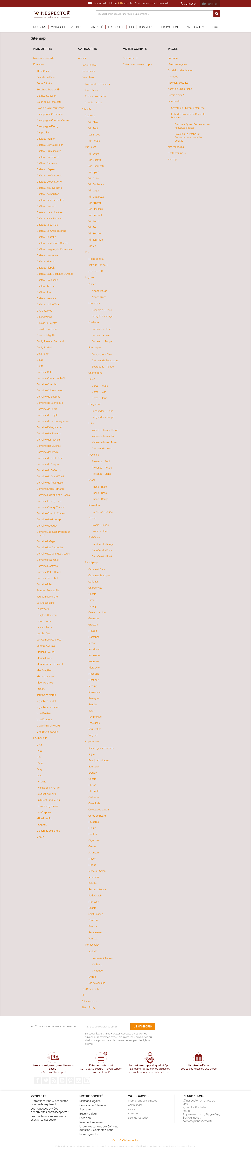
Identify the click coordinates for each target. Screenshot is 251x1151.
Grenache (93, 618)
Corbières (93, 797)
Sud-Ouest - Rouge (103, 544)
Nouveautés (88, 71)
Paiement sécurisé (178, 82)
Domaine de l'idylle (47, 415)
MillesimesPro (44, 818)
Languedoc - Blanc (102, 410)
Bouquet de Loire (46, 793)
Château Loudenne (47, 255)
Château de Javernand (49, 187)
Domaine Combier (47, 384)
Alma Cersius (44, 71)
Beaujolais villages (98, 760)
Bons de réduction (138, 1117)
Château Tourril (45, 292)
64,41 (39, 775)
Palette (92, 883)
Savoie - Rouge (100, 524)
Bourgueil (93, 766)
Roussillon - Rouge (102, 511)
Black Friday (88, 1007)
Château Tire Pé (46, 286)
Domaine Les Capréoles (50, 547)
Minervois (93, 877)
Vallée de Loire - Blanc (104, 436)
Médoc (92, 864)
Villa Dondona (44, 719)
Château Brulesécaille (49, 150)
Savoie (92, 518)
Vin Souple (94, 233)
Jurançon (93, 852)
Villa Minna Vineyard (48, 725)
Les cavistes (175, 101)
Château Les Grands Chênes (52, 243)
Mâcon (92, 858)
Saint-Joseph (95, 913)
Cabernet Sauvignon (99, 575)
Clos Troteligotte (46, 335)
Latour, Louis (44, 621)
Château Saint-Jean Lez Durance (55, 273)
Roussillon (94, 505)
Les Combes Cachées (49, 639)
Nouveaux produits (43, 58)
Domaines (38, 64)
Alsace (92, 284)
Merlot (92, 643)
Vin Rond (93, 221)
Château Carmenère (48, 157)
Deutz (40, 365)
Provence (93, 454)
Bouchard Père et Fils (49, 89)
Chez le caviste (93, 102)
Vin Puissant (95, 215)
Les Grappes (44, 812)
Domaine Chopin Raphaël (51, 378)
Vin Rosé (93, 128)
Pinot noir (93, 679)
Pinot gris (93, 673)
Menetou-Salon (97, 870)
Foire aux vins (89, 1001)
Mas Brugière (44, 670)
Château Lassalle (46, 236)
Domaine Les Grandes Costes (53, 553)
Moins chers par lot (95, 96)
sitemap (172, 159)
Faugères (93, 821)
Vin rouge (97, 970)
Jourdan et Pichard (47, 596)
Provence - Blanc (101, 473)
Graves (92, 846)
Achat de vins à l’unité (180, 88)
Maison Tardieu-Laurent (50, 664)
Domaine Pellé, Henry (49, 572)
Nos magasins (176, 146)
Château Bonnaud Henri (50, 144)
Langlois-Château (47, 615)
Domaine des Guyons (48, 439)
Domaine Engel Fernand (50, 488)
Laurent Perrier (45, 627)
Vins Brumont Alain (47, 731)
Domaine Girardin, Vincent (51, 513)
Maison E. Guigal (46, 651)
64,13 (39, 769)
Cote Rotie (94, 803)
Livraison (173, 58)
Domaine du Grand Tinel (50, 476)
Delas (40, 359)
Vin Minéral (94, 202)
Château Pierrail (45, 267)
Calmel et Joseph (46, 95)
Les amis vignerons (47, 806)
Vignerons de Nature (48, 830)
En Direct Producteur (48, 799)
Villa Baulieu (44, 713)
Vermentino (94, 729)
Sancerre (93, 920)
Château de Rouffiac (48, 193)
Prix (87, 251)
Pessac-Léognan (97, 889)
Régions (89, 277)
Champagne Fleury (47, 126)
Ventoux (92, 938)
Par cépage (91, 562)
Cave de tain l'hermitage (50, 107)
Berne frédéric (45, 83)
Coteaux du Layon (98, 809)
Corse (91, 378)
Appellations (92, 741)
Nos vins (86, 108)
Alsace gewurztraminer (101, 748)
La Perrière (43, 608)
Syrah (91, 710)
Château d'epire (45, 169)
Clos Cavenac (44, 316)
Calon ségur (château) (49, 101)
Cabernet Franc (97, 569)
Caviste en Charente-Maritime (188, 107)
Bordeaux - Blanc (101, 329)
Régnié (92, 907)
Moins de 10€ (96, 258)
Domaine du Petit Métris (50, 482)
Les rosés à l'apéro (102, 958)
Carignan (93, 581)
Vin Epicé (93, 172)
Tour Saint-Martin (46, 694)
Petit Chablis (95, 895)
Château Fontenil (46, 206)
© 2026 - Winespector (125, 1140)
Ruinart (41, 688)
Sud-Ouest (94, 537)
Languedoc (94, 404)
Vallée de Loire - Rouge (105, 430)
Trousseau (94, 722)
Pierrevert (93, 901)
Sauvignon (94, 698)
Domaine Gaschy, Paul (49, 501)
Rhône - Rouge (100, 499)
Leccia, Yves (43, 633)
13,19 (39, 744)
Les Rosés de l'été (92, 989)
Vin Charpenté (96, 165)
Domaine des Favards (49, 433)
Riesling (92, 686)
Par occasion (92, 944)
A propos (173, 76)
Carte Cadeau (89, 64)
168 (38, 757)
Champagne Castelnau (49, 114)
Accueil (82, 58)
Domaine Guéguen (47, 525)
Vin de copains (96, 982)
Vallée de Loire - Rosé (104, 442)
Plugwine (42, 824)
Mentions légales (177, 64)
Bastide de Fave (45, 77)
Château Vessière (46, 298)
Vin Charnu (94, 159)
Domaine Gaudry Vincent (51, 507)
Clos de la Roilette (47, 322)
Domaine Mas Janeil (48, 559)
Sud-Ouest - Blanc (102, 550)
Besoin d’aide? (176, 94)
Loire (91, 423)
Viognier (93, 735)
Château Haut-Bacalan (49, 218)
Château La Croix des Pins (51, 230)
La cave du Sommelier (97, 84)
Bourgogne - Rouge (103, 366)
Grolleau (93, 624)
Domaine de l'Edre (47, 408)
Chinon (92, 784)
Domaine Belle (45, 372)
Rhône (91, 479)
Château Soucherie (47, 279)
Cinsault (92, 600)
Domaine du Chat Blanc (50, 458)
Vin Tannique (95, 239)
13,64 (39, 750)
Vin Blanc (93, 122)
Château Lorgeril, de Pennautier (54, 249)
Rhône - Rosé (99, 492)
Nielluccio (94, 667)
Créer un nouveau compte (137, 64)
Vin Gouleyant (96, 184)
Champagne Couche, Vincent (53, 120)
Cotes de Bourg (97, 815)
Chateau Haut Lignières (50, 212)
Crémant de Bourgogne (105, 360)
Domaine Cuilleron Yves (50, 390)
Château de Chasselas (49, 175)
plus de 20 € (95, 271)
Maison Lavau (44, 658)
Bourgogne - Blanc (102, 354)
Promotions (91, 90)
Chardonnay (95, 587)
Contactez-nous (177, 153)
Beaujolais (94, 303)
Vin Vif (92, 245)
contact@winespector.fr (197, 1121)
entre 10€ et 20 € (98, 264)
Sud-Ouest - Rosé (102, 556)
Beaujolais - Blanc (102, 309)
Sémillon (93, 704)
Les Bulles (94, 134)
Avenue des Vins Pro (48, 787)
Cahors (92, 778)
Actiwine (41, 781)
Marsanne (93, 636)
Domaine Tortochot (47, 578)
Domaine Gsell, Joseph (49, 519)
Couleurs (90, 115)
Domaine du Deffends (49, 470)
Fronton (92, 834)
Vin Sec (92, 227)
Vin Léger (93, 190)
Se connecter (130, 58)
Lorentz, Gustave (46, 645)
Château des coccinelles (50, 200)
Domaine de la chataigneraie (53, 421)
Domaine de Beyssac (48, 396)
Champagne (95, 372)
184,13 (40, 763)
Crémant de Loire (101, 448)
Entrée (92, 976)
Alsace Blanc (99, 297)
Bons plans (88, 77)
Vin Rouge (94, 140)
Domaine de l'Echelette (50, 402)
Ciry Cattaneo (44, 310)
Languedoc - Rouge (103, 417)
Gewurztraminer (97, 612)
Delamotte (42, 353)
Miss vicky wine (45, 676)
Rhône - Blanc (100, 486)
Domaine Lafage (46, 541)
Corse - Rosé (99, 391)
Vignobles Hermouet (48, 707)
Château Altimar (46, 138)
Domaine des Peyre (48, 451)
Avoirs (131, 1109)
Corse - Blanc (99, 398)
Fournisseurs (40, 737)
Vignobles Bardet (46, 701)
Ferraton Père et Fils (48, 590)
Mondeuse (94, 649)
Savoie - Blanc (100, 531)
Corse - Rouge (100, 385)
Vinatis (40, 836)
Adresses (133, 1113)
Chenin (92, 593)
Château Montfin (46, 261)
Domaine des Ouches (49, 445)
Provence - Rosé (101, 461)
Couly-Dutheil (44, 347)
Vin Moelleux (95, 208)
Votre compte (138, 1096)
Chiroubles (94, 791)
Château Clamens (47, 163)
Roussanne (94, 692)
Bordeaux (93, 322)
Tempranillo (95, 716)
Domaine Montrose (47, 565)
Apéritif (92, 951)
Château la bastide (47, 224)
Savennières (95, 932)
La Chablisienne (45, 602)
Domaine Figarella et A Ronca (53, 494)
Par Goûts (90, 146)
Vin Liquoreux (96, 196)
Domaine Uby (44, 584)
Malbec (92, 630)
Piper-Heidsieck (45, 682)
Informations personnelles (142, 1100)
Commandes (135, 1105)
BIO (84, 995)
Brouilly (92, 772)
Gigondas (93, 840)
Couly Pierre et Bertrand (50, 341)
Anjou (91, 754)
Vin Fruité (93, 178)
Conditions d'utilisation (180, 70)
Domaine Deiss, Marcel (49, 427)
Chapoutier (43, 132)
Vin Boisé (93, 153)
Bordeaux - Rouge (102, 341)
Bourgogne (94, 347)
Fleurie (92, 827)
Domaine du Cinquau (48, 464)
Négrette (93, 661)
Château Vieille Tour (48, 304)
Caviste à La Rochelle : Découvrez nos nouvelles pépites (188, 137)
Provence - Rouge (102, 467)
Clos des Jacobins (47, 329)
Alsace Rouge (99, 290)
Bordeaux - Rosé (101, 335)
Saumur (92, 926)
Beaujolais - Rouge (102, 316)
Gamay (92, 606)
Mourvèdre (94, 655)
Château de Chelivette (49, 181)
